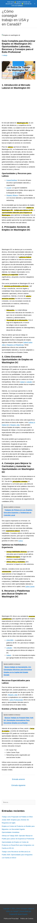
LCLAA (8, 188)
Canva (20, 541)
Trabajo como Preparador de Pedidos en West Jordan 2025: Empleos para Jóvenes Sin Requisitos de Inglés (17, 820)
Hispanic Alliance (12, 195)
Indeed (22, 382)
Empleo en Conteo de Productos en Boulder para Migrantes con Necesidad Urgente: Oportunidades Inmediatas (18, 829)
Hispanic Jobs (15, 425)
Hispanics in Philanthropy (15, 345)
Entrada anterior (18, 779)
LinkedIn (29, 382)
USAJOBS (9, 640)
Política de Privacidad (11, 918)
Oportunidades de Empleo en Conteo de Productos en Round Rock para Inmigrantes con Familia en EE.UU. (18, 845)
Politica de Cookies (26, 918)
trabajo (5, 55)
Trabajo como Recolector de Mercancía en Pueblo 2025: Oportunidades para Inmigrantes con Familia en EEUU (17, 855)
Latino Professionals (16, 700)
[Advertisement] (18, 98)
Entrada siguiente (18, 785)
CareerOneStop (11, 180)
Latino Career (29, 586)
